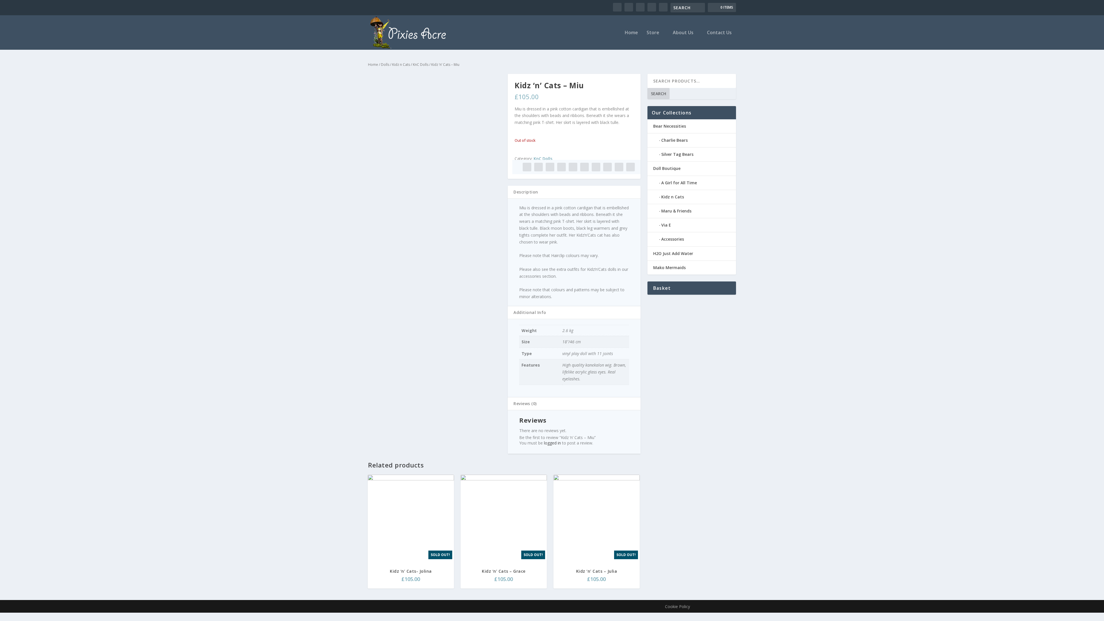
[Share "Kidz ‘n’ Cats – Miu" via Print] (630, 167)
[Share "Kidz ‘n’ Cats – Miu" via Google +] (550, 167)
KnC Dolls (420, 64)
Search (658, 93)
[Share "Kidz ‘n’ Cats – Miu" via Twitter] (538, 167)
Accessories (672, 239)
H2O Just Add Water (673, 253)
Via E (666, 225)
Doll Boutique (667, 168)
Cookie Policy (677, 606)
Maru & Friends (676, 211)
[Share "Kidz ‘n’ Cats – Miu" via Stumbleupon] (607, 167)
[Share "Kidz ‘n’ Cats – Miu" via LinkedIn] (584, 167)
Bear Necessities (669, 126)
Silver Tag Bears (677, 154)
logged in (552, 443)
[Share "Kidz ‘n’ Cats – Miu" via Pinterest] (573, 167)
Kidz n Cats (401, 64)
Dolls (385, 64)
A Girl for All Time (679, 182)
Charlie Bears (674, 140)
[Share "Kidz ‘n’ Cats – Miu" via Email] (619, 167)
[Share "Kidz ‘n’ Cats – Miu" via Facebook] (527, 167)
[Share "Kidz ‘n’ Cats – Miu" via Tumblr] (561, 167)
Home (631, 33)
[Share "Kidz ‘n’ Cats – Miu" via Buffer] (596, 167)
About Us (683, 33)
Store (653, 33)
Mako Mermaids (669, 267)
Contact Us (719, 33)
